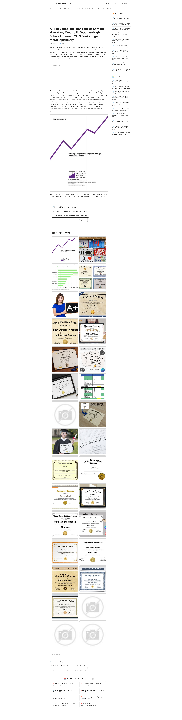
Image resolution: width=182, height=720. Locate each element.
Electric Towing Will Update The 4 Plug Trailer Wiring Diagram (70, 220)
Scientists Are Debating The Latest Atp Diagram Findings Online (71, 215)
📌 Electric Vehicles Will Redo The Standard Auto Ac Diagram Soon (92, 691)
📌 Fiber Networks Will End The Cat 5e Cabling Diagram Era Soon (63, 684)
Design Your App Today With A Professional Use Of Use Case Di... (121, 24)
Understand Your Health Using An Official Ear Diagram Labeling (71, 211)
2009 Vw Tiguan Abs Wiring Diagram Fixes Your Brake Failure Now (70, 665)
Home (51, 8)
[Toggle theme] (70, 3)
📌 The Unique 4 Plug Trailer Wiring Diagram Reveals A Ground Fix (92, 697)
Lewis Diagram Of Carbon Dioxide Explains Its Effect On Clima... (120, 64)
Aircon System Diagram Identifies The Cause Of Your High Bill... (121, 52)
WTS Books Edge (61, 3)
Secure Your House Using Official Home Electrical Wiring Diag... (120, 34)
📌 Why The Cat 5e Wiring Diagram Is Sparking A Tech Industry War (90, 704)
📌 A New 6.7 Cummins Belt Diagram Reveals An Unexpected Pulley (64, 697)
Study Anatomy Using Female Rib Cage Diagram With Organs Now (121, 40)
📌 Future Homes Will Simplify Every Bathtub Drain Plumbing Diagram (92, 684)
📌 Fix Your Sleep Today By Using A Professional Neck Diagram (62, 691)
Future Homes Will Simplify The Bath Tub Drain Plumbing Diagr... (121, 46)
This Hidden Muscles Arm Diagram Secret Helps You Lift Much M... (120, 58)
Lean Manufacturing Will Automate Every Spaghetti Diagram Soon (69, 670)
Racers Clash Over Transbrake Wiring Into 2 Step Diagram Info (121, 28)
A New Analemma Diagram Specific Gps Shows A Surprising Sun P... (120, 18)
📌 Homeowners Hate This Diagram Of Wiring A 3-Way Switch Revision (65, 704)
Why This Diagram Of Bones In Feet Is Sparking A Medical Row (121, 70)
